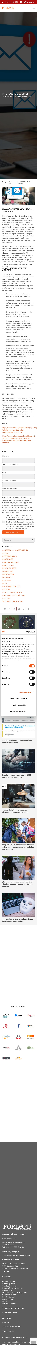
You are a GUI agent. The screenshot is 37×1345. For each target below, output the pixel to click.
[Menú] (34, 7)
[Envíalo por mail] (4, 608)
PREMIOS (6, 589)
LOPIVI (5, 1301)
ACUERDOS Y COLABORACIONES (15, 550)
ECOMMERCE (7, 571)
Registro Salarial (8, 1297)
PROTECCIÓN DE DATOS (12, 592)
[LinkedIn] (4, 1271)
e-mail (4, 472)
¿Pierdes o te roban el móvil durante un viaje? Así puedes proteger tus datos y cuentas (17, 884)
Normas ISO (7, 1290)
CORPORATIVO (8, 565)
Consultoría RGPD (9, 1281)
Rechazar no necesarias (18, 711)
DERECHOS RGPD (9, 568)
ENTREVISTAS (8, 574)
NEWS (4, 583)
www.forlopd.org (8, 1331)
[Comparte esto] (9, 608)
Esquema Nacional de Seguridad (14, 1293)
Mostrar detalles (25, 692)
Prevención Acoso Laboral (12, 1288)
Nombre (5, 456)
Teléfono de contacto (10, 464)
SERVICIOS (20, 183)
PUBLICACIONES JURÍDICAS (13, 595)
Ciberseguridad (8, 1299)
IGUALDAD (6, 580)
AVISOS (5, 553)
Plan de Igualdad (8, 1284)
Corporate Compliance (10, 1295)
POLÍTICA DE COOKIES (11, 586)
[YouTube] (8, 1271)
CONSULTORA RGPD (10, 562)
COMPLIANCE (7, 559)
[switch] (32, 672)
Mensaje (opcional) (9, 489)
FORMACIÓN (7, 577)
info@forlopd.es (13, 1252)
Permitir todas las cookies (18, 698)
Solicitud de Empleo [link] (9, 1313)
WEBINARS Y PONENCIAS (12, 601)
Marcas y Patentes (9, 1304)
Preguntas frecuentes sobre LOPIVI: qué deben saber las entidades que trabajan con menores (18, 847)
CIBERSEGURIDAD (25, 182)
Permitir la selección (19, 705)
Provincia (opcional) (9, 480)
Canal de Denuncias (9, 1286)
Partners (5, 1323)
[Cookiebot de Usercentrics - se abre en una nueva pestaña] (26, 631)
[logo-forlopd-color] (8, 8)
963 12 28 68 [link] (19, 1247)
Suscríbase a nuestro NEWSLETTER (16, 1255)
